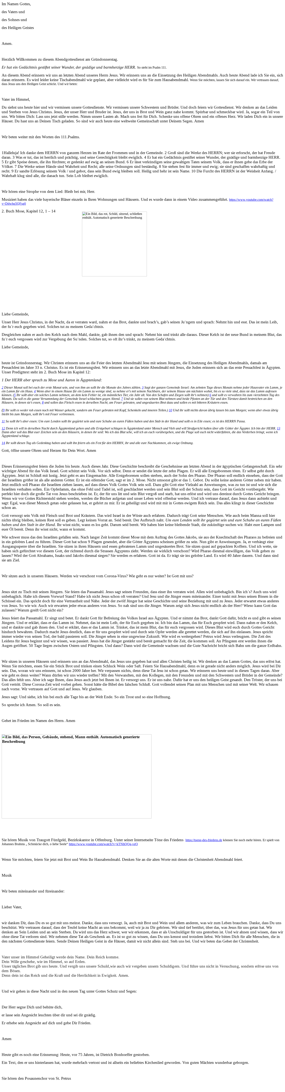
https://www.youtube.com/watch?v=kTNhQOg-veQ (103, 844)
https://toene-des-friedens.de (203, 840)
